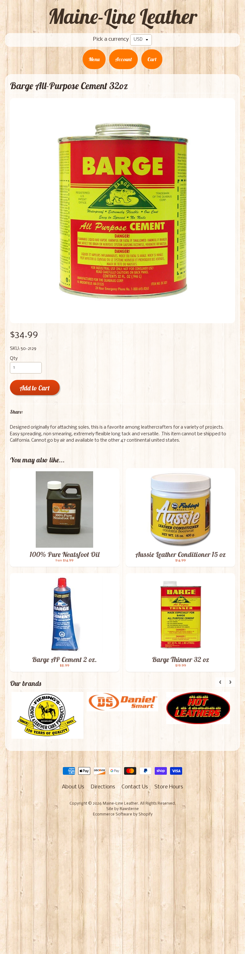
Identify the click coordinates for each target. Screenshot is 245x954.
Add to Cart (34, 388)
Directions (103, 787)
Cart (151, 59)
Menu (94, 59)
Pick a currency (111, 39)
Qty (14, 358)
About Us (73, 787)
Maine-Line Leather (122, 16)
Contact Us (135, 787)
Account (123, 59)
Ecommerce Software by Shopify (122, 814)
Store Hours (168, 787)
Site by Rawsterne (122, 809)
